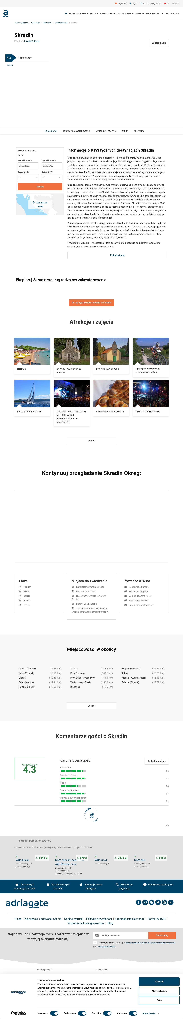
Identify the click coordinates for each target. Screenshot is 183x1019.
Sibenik (22, 677)
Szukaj (40, 186)
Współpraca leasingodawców (86, 923)
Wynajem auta (153, 13)
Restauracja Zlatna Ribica (141, 605)
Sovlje (27, 605)
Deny (159, 1000)
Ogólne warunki (73, 919)
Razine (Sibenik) (27, 687)
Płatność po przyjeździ (126, 886)
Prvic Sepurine (77, 673)
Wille (93, 13)
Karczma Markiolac (138, 600)
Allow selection (159, 991)
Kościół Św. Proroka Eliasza (90, 587)
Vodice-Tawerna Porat (140, 596)
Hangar (27, 587)
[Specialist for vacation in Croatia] (27, 903)
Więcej (10, 65)
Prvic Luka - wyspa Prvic (82, 677)
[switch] (82, 1013)
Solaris (27, 600)
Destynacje (171, 13)
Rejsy (138, 13)
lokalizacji (51, 131)
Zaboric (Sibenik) (130, 682)
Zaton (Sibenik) (26, 673)
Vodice (73, 668)
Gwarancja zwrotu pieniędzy (93, 886)
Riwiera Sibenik (32, 41)
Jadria (27, 596)
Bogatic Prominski (131, 668)
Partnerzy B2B (156, 919)
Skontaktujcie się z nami (129, 919)
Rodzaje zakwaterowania (76, 131)
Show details (148, 1013)
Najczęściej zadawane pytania (43, 919)
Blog (110, 923)
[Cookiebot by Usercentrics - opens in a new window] (18, 1013)
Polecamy (139, 131)
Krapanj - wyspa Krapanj (134, 677)
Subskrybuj (162, 935)
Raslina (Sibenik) (27, 668)
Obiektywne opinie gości (160, 884)
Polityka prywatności (99, 919)
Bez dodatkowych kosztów (60, 886)
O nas (18, 919)
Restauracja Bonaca (138, 587)
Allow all (159, 981)
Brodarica (75, 687)
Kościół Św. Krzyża (85, 591)
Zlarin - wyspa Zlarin (80, 682)
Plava (26, 591)
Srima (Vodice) (26, 682)
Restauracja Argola (138, 591)
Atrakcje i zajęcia (106, 131)
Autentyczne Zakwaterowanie (116, 13)
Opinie (125, 131)
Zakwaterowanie (78, 13)
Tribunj (125, 673)
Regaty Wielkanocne (86, 604)
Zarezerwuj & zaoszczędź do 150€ (24, 886)
